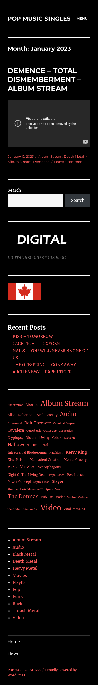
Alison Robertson (21, 415)
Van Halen (14, 509)
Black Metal (24, 554)
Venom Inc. (31, 509)
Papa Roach (56, 475)
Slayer (58, 481)
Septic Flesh (41, 482)
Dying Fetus (50, 437)
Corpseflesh (66, 430)
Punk (18, 596)
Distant (31, 438)
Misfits (12, 467)
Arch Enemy (47, 415)
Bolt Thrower (37, 422)
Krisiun (21, 460)
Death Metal (74, 156)
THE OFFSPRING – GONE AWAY (44, 364)
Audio (68, 414)
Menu (82, 18)
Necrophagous (49, 467)
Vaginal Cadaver (78, 497)
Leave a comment (69, 162)
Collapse (50, 430)
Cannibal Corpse (64, 423)
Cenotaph (33, 430)
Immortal (40, 445)
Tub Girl (47, 497)
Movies (27, 467)
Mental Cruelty (75, 460)
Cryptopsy (15, 438)
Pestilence (76, 474)
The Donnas (23, 496)
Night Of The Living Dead (27, 475)
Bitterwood (15, 423)
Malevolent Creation (45, 460)
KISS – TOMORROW (33, 336)
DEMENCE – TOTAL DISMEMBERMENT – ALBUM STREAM (44, 79)
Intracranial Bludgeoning (27, 452)
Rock (17, 603)
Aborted (32, 405)
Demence (41, 162)
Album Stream (50, 156)
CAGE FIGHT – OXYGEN (36, 343)
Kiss (11, 460)
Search (14, 190)
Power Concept (19, 482)
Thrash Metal (26, 610)
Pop (16, 589)
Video (51, 507)
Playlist (20, 582)
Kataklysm (56, 452)
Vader (60, 497)
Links (13, 654)
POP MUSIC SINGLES (39, 18)
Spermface (53, 489)
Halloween (19, 444)
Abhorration (15, 405)
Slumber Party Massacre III (25, 489)
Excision (69, 438)
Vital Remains (74, 509)
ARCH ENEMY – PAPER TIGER (42, 371)
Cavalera (16, 430)
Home (14, 641)
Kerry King (76, 452)
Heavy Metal (25, 568)
